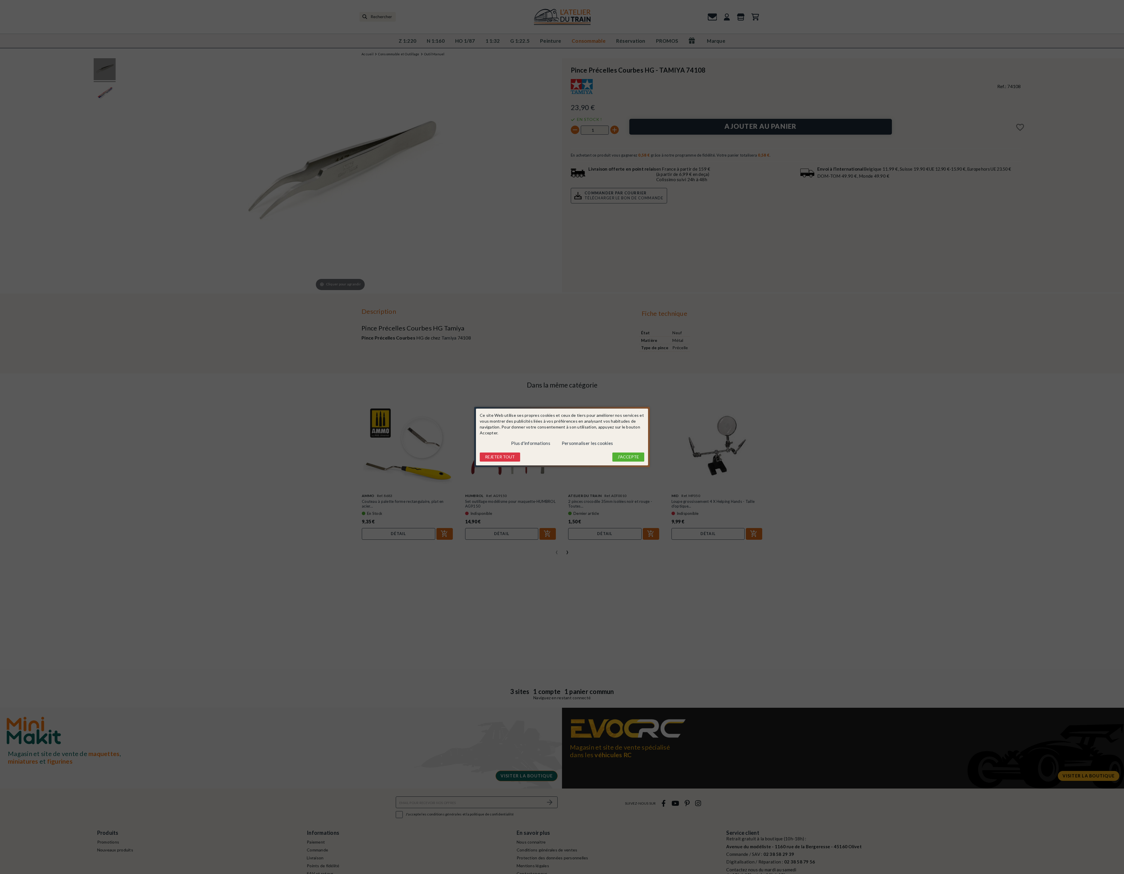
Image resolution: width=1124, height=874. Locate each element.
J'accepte (628, 456)
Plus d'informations (530, 443)
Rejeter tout (500, 456)
